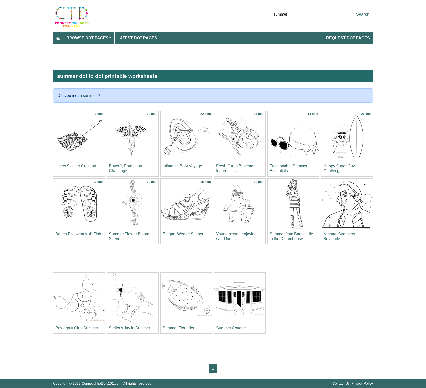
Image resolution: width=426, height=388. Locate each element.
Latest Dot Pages (137, 38)
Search (363, 14)
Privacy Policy (362, 383)
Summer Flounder (178, 328)
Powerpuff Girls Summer (76, 328)
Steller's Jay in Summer (129, 328)
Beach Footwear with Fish (78, 234)
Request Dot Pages (348, 38)
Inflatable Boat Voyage (182, 166)
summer (90, 95)
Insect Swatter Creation (75, 166)
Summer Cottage (231, 328)
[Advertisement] (201, 57)
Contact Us (341, 383)
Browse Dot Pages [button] (87, 38)
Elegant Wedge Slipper (183, 234)
